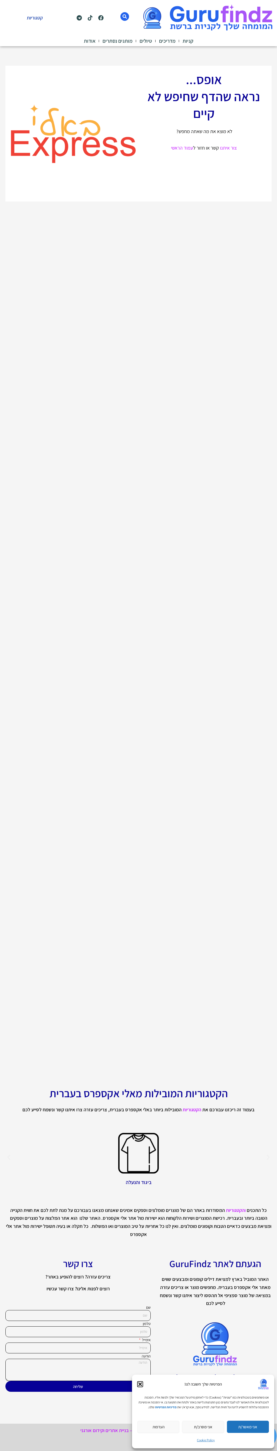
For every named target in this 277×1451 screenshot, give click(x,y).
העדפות (158, 1426)
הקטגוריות (192, 1109)
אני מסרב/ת (203, 1426)
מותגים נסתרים (118, 41)
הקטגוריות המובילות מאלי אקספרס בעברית (139, 1093)
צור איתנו (228, 148)
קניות (188, 41)
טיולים (146, 41)
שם (148, 1307)
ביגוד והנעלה (138, 1182)
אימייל (146, 1339)
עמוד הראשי (182, 148)
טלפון (147, 1323)
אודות (89, 41)
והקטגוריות (236, 1210)
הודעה (146, 1356)
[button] (140, 1384)
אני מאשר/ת (247, 1426)
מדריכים (167, 41)
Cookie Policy (206, 1440)
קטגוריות (35, 18)
